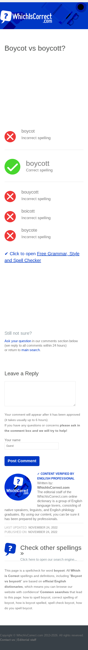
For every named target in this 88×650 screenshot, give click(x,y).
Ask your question (18, 341)
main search (30, 350)
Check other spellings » (50, 550)
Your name (13, 440)
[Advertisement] (42, 88)
